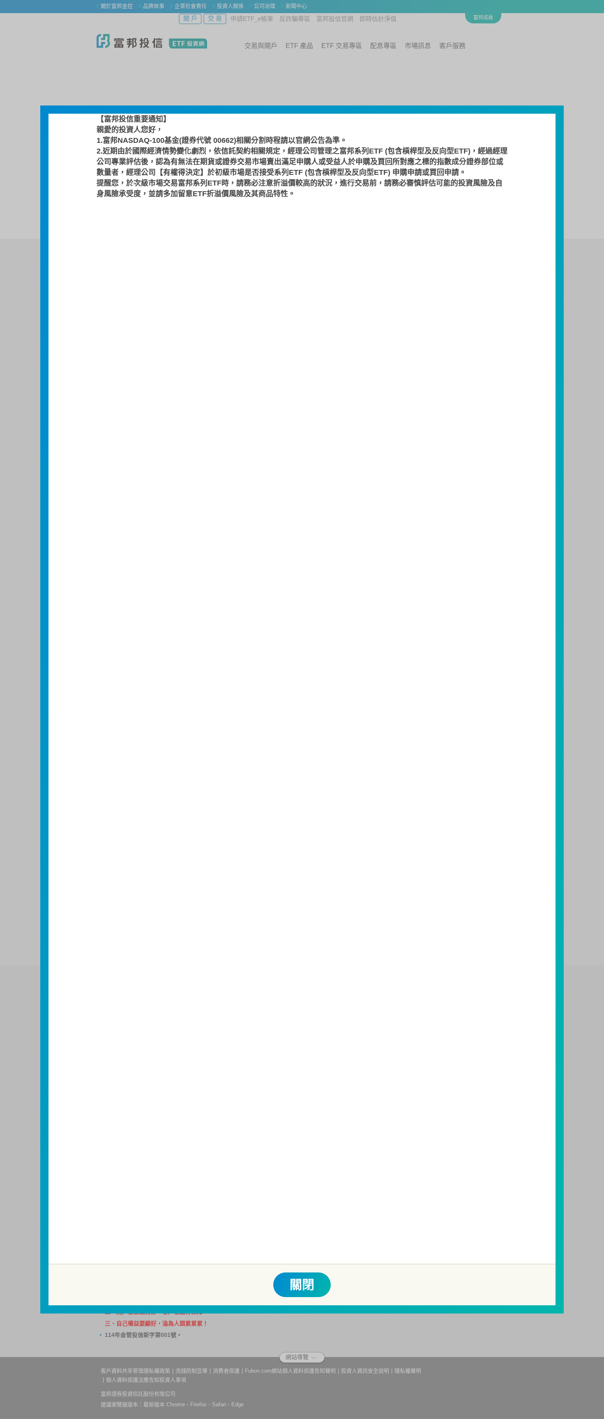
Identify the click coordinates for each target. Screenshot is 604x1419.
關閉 (302, 1284)
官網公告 (310, 140)
